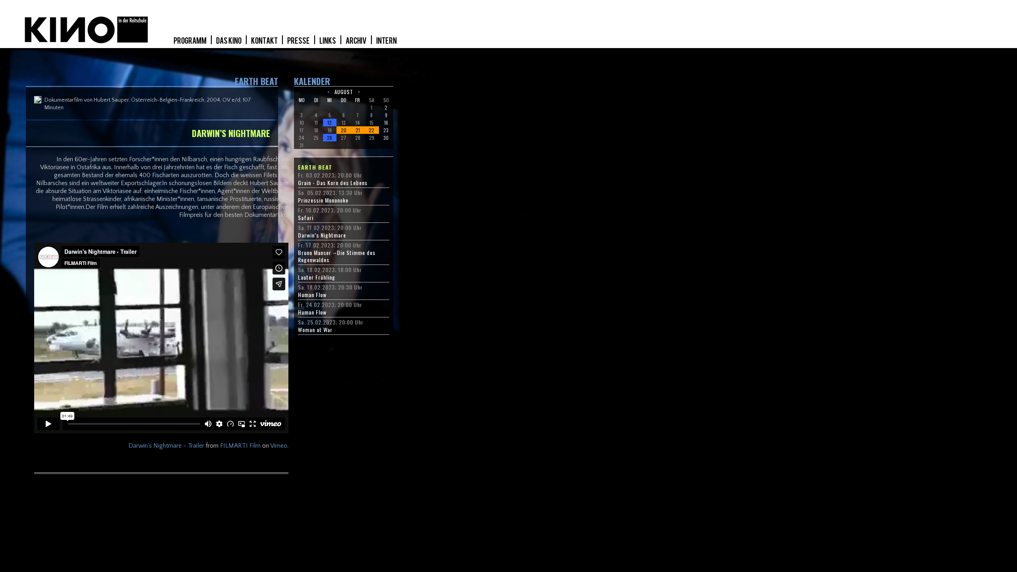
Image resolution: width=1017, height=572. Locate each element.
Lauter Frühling (316, 277)
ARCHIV (356, 40)
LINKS (328, 40)
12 (329, 122)
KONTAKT (264, 40)
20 (343, 130)
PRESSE (299, 40)
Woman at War (315, 329)
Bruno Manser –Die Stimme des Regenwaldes (336, 256)
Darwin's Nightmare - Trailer (166, 445)
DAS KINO (229, 40)
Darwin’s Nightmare (322, 235)
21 (358, 130)
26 (329, 137)
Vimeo (278, 445)
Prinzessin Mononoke (323, 200)
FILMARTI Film (240, 445)
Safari (305, 217)
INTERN (386, 40)
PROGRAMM (190, 40)
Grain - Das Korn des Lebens (332, 182)
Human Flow (312, 294)
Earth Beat (315, 167)
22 (371, 130)
